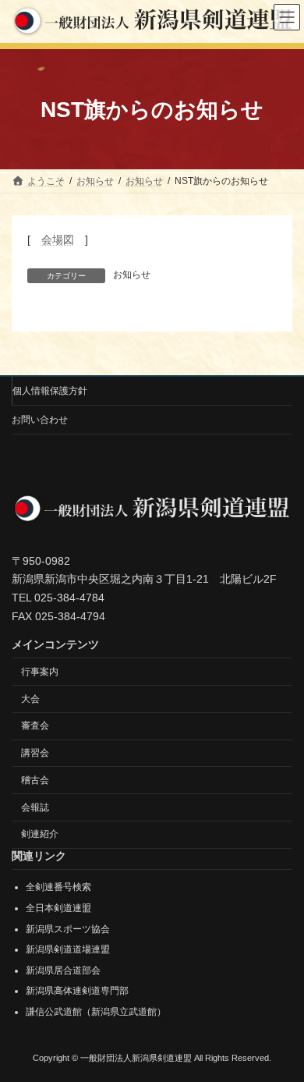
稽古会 (35, 780)
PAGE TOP (281, 1032)
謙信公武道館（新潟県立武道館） (96, 1011)
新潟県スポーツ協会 (68, 929)
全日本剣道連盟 (58, 908)
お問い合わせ (40, 419)
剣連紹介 (39, 834)
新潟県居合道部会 (63, 970)
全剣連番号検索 (58, 887)
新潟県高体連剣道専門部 (77, 991)
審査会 (35, 725)
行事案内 (39, 671)
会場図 (57, 239)
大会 (30, 699)
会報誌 (35, 807)
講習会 (35, 752)
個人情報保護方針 (49, 390)
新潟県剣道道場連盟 (68, 949)
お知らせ (131, 274)
